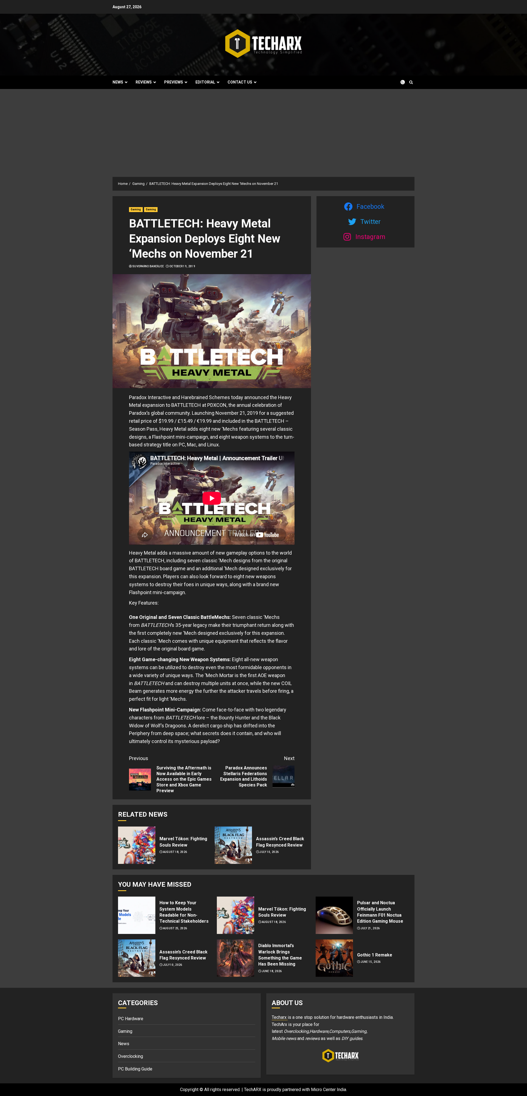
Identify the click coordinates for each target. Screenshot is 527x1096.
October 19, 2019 (182, 266)
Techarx (280, 1017)
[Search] (411, 82)
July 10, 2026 (269, 851)
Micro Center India (328, 1089)
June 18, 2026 (272, 971)
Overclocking (130, 1056)
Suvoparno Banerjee (148, 266)
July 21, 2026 (370, 928)
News (118, 82)
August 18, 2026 (175, 851)
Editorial (205, 82)
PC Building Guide (135, 1069)
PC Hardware (130, 1018)
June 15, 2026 (371, 961)
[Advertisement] (263, 130)
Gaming (136, 209)
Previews (173, 82)
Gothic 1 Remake (374, 955)
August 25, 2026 (175, 928)
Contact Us (240, 82)
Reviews (144, 82)
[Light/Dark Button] (399, 82)
